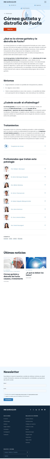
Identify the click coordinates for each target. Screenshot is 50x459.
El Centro (6, 418)
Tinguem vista (29, 434)
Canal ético (28, 437)
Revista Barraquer (30, 432)
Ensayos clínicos (29, 418)
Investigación (7, 432)
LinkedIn (15, 238)
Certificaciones (29, 421)
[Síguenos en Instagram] (39, 409)
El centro (7, 270)
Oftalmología (9, 13)
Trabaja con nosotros (31, 424)
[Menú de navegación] (45, 2)
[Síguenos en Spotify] (44, 409)
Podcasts (28, 442)
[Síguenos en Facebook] (30, 409)
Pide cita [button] (9, 29)
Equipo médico (7, 426)
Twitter (10, 238)
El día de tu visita (29, 426)
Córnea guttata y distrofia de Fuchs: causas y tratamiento (13, 276)
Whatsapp (20, 238)
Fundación (6, 434)
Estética (5, 424)
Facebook (6, 238)
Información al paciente (12, 271)
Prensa (27, 429)
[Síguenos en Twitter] (33, 409)
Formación (6, 429)
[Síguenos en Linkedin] (36, 409)
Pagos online (28, 439)
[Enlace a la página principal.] (10, 2)
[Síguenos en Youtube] (42, 409)
